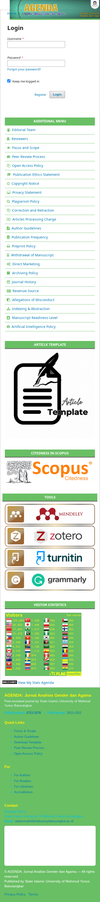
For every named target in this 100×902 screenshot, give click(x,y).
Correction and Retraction (33, 210)
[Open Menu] (5, 5)
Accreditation (23, 792)
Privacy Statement (27, 192)
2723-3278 (33, 713)
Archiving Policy (25, 273)
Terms (33, 894)
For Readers (22, 781)
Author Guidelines (26, 228)
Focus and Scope (25, 147)
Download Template (28, 742)
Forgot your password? (24, 69)
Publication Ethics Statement (36, 174)
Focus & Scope (25, 731)
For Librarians (23, 786)
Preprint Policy (23, 246)
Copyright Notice (25, 183)
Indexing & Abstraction (31, 308)
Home (11, 13)
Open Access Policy (27, 165)
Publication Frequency (30, 237)
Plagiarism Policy (25, 201)
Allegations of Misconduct (33, 299)
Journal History (24, 282)
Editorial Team (23, 129)
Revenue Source (26, 290)
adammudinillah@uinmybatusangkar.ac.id (44, 821)
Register (40, 94)
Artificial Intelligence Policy (34, 326)
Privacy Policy (14, 894)
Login (57, 94)
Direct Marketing (26, 264)
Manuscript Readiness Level (35, 317)
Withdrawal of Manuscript (32, 255)
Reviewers (20, 138)
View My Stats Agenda (36, 682)
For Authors (22, 775)
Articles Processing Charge (34, 219)
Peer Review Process (28, 156)
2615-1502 (74, 713)
